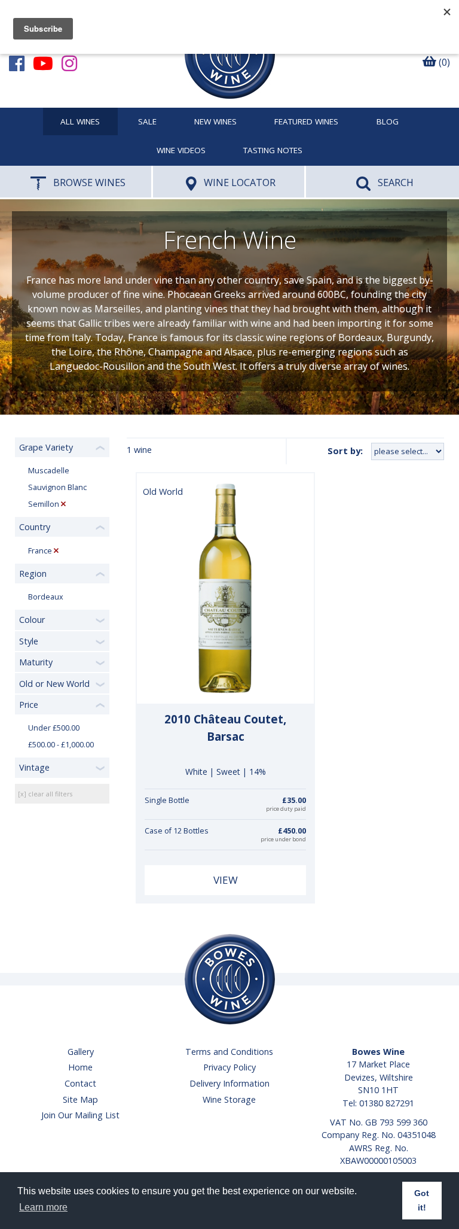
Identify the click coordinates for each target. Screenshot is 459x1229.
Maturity (36, 662)
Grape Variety (46, 447)
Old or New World (54, 683)
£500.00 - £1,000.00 (61, 745)
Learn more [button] (43, 1207)
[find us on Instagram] (69, 63)
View (225, 880)
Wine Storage (229, 1099)
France (40, 551)
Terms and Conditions (229, 1051)
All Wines (80, 122)
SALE (147, 122)
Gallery (81, 1051)
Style (28, 641)
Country (34, 527)
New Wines (215, 122)
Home (80, 1067)
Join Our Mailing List (80, 1115)
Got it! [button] (421, 1200)
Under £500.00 (53, 728)
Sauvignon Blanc (57, 487)
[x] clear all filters (45, 793)
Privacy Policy (229, 1067)
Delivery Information (229, 1083)
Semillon (43, 504)
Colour (32, 619)
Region (33, 573)
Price (28, 704)
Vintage (34, 767)
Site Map (80, 1099)
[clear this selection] (63, 504)
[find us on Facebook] (17, 63)
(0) (443, 62)
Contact (80, 1083)
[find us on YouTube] (43, 63)
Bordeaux (45, 597)
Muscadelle (48, 471)
